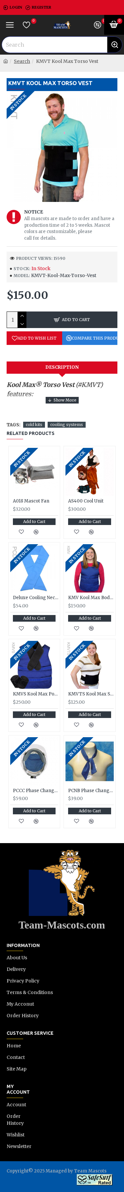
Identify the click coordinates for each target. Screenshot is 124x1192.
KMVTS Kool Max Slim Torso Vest (90, 694)
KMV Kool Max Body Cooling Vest (90, 597)
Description (62, 367)
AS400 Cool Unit (85, 501)
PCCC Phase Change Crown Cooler (35, 790)
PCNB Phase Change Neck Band (90, 790)
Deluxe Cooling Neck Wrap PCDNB (35, 597)
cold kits (34, 424)
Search (22, 61)
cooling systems (66, 424)
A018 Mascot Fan (31, 501)
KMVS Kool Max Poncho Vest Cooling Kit (35, 694)
